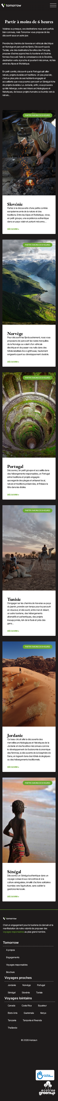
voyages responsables (13, 931)
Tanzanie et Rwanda (32, 1020)
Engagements (12, 957)
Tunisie (14, 599)
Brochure (10, 972)
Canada (11, 1005)
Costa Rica (27, 1005)
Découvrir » (13, 229)
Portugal (15, 466)
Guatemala (29, 1012)
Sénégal (14, 871)
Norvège (15, 333)
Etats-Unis (12, 1012)
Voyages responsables (16, 964)
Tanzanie (12, 1020)
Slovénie (15, 204)
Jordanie (15, 735)
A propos (10, 950)
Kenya (43, 1012)
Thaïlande (12, 1027)
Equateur (42, 1005)
